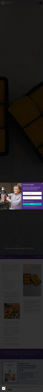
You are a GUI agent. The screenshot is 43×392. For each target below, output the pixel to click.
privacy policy (39, 206)
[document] (21, 196)
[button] (42, 183)
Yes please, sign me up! (28, 201)
